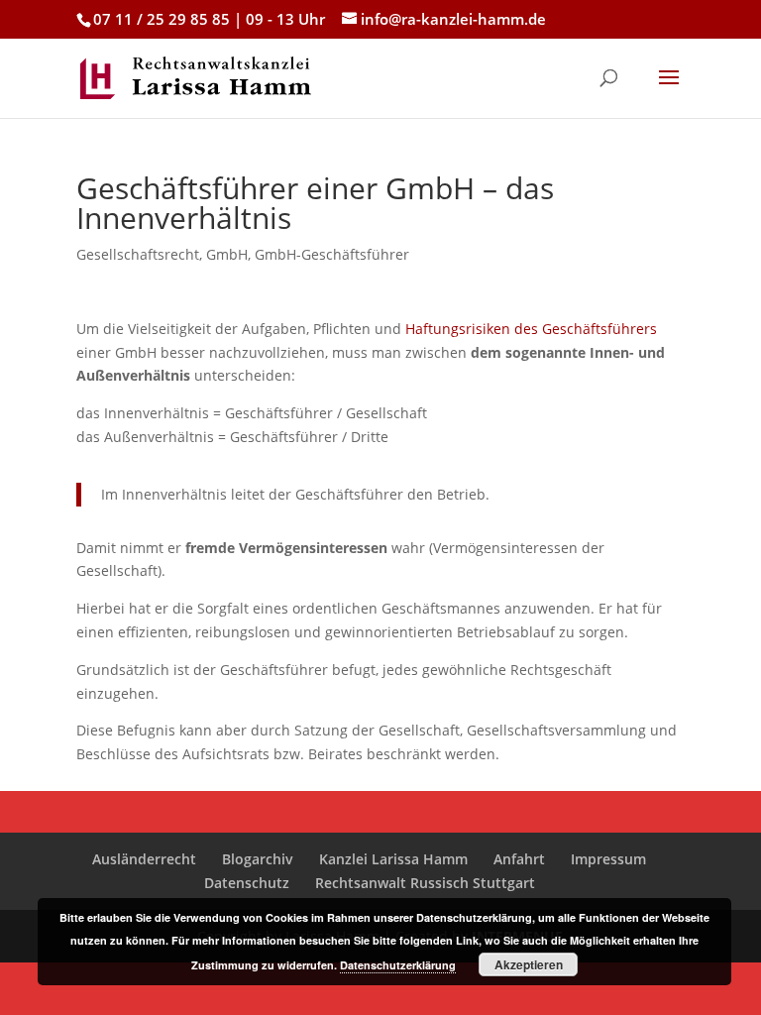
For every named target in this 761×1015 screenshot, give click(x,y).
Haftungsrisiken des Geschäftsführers (531, 328)
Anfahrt (519, 858)
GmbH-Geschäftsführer (332, 254)
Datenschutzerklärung (398, 965)
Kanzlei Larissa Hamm (393, 858)
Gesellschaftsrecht (137, 254)
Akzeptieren (528, 964)
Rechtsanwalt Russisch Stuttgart (425, 882)
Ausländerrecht (144, 858)
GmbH (227, 254)
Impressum (608, 858)
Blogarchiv (257, 858)
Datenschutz (246, 882)
